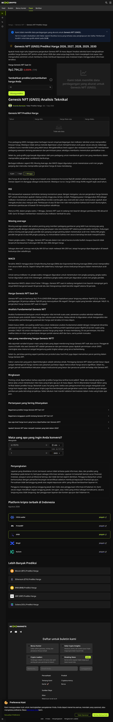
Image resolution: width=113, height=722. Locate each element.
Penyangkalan (57, 719)
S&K (42, 719)
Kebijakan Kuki (33, 710)
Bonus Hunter (21, 8)
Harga (10, 25)
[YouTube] (16, 632)
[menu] (3, 20)
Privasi (47, 719)
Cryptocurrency (67, 680)
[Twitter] (11, 632)
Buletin (10, 8)
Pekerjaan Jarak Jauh (49, 699)
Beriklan (39, 8)
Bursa (63, 684)
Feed (3, 8)
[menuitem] (3, 13)
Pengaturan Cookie (71, 719)
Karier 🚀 (45, 684)
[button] (58, 410)
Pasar (31, 8)
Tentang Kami (47, 680)
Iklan (44, 695)
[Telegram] (20, 632)
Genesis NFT (19, 25)
